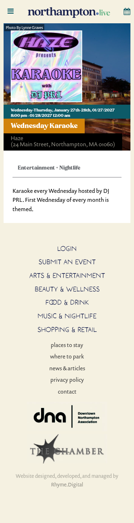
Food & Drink (67, 302)
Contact (67, 391)
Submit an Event (67, 261)
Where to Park (67, 356)
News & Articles (67, 368)
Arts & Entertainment (67, 275)
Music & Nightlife (67, 316)
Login (67, 248)
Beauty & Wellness (67, 289)
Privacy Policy (67, 380)
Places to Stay (67, 345)
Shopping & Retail (67, 329)
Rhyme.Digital (67, 484)
